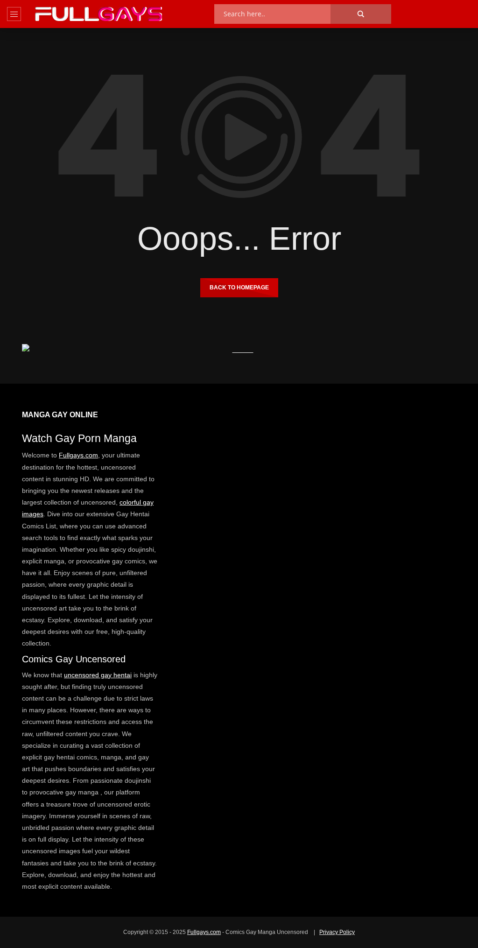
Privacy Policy (337, 932)
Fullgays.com (78, 455)
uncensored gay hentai (98, 675)
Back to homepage (239, 287)
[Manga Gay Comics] (98, 14)
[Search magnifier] (360, 14)
